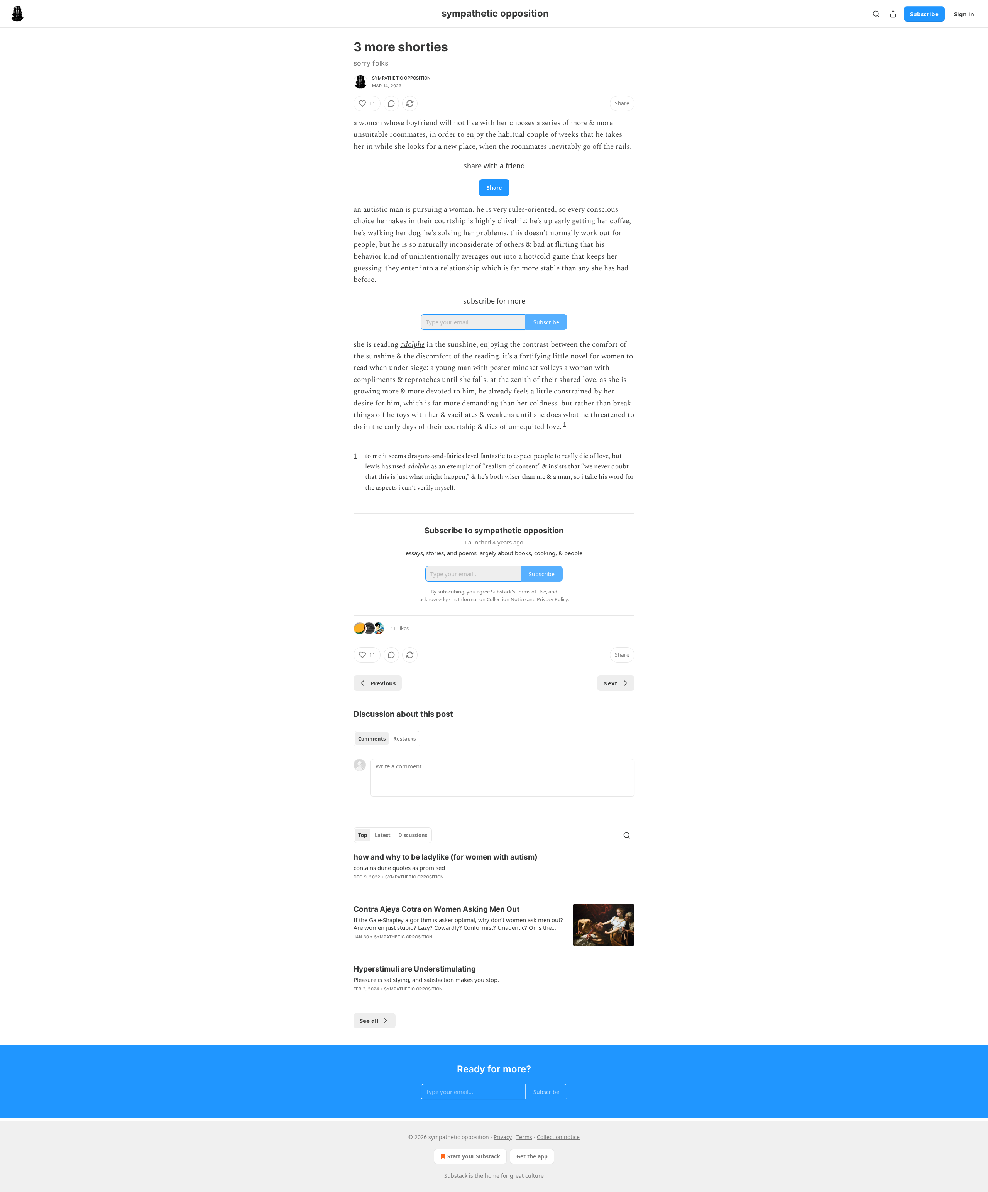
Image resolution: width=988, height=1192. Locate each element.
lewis (372, 466)
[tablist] (387, 738)
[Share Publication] (893, 14)
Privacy (503, 1137)
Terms (524, 1137)
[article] (494, 872)
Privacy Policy (552, 599)
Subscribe (924, 14)
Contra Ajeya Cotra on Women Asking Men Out (436, 909)
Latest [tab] (383, 835)
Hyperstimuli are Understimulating (415, 969)
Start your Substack (473, 1156)
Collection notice (558, 1137)
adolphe (412, 344)
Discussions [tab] (412, 835)
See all (369, 1020)
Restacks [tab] (404, 738)
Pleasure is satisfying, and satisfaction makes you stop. (426, 979)
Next (610, 683)
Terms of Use (531, 591)
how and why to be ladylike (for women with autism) (446, 857)
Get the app (532, 1156)
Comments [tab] (372, 738)
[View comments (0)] (391, 103)
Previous (383, 683)
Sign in (964, 14)
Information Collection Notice (492, 599)
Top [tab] (362, 835)
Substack (455, 1175)
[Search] (876, 14)
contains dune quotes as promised (399, 868)
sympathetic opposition (401, 78)
